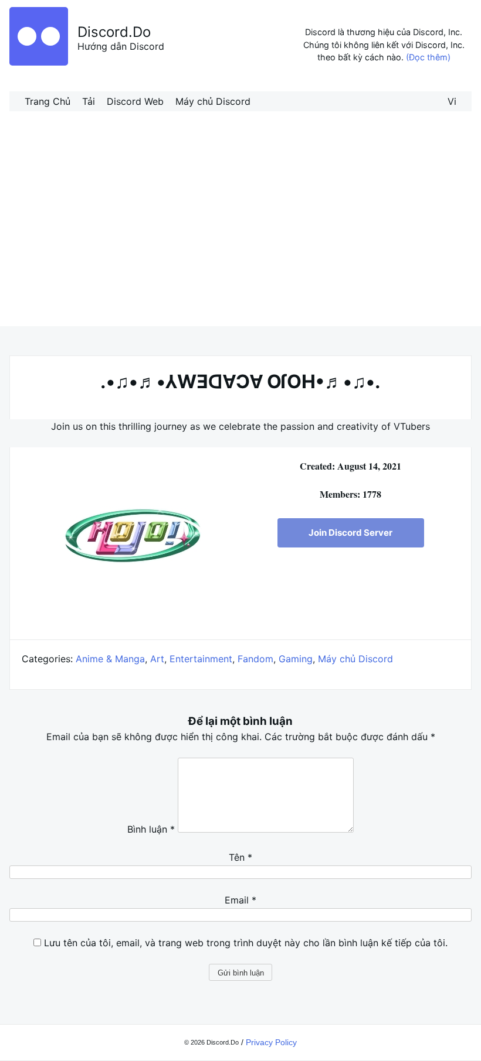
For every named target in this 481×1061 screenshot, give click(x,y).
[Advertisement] (240, 231)
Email (240, 900)
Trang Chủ (47, 101)
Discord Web (135, 101)
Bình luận (151, 829)
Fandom (255, 659)
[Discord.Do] (38, 62)
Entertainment (201, 659)
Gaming (296, 659)
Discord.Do (114, 31)
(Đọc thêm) (428, 57)
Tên (240, 857)
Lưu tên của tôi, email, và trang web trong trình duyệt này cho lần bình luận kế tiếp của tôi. (246, 943)
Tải (88, 101)
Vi (452, 101)
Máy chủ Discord (212, 101)
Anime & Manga (110, 659)
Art (157, 659)
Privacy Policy (271, 1042)
